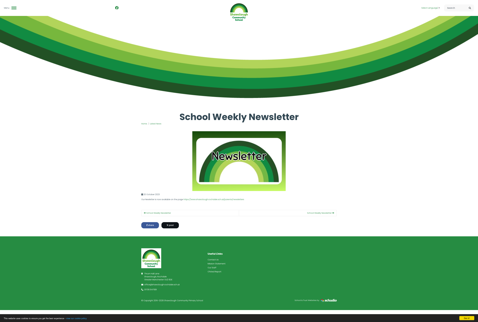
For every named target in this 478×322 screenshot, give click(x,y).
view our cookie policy (76, 318)
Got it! (467, 318)
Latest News (155, 123)
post (171, 225)
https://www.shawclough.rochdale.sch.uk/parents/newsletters (214, 199)
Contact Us (213, 259)
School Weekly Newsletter (158, 213)
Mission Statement (216, 263)
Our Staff (212, 267)
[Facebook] (117, 8)
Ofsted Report (214, 271)
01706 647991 (150, 289)
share (151, 225)
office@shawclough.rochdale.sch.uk (162, 284)
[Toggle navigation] (14, 7)
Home (144, 123)
